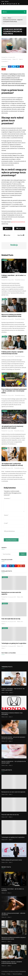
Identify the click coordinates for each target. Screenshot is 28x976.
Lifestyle (6, 1)
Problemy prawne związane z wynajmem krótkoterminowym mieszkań (11, 962)
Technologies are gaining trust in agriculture (13, 643)
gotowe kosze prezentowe (18, 221)
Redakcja (9, 59)
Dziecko (5, 577)
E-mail (6, 523)
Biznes (4, 260)
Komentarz (7, 498)
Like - (8, 228)
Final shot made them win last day (10, 619)
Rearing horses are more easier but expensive (13, 792)
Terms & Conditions (17, 973)
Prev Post (7, 235)
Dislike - (20, 228)
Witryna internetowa (9, 531)
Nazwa (6, 515)
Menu (5, 12)
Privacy (3, 973)
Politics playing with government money (11, 860)
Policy (8, 973)
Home (2, 1)
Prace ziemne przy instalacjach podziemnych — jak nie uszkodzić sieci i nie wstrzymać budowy (14, 390)
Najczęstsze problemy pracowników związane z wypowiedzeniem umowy (13, 938)
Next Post (20, 235)
